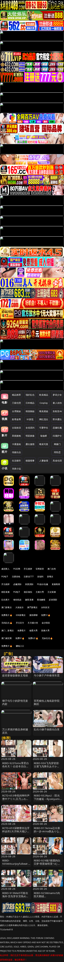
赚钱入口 (20, 645)
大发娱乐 (19, 607)
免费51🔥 (45, 615)
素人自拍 (57, 402)
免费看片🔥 (6, 615)
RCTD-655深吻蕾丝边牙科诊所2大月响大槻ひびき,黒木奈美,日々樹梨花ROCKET (16, 833)
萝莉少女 (57, 394)
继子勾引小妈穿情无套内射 (15, 702)
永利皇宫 (45, 607)
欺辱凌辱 (16, 419)
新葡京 (50, 576)
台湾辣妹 (16, 411)
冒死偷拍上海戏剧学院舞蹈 (47, 702)
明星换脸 (30, 435)
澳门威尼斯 (6, 638)
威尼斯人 (5, 568)
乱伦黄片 (5, 599)
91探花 (30, 419)
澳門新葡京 (32, 607)
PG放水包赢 (42, 584)
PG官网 (16, 568)
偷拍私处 (17, 599)
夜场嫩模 (41, 599)
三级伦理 (16, 402)
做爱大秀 (33, 630)
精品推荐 (16, 394)
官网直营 (40, 568)
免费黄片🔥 (6, 645)
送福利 (40, 576)
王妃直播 (51, 591)
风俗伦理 (57, 460)
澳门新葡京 (6, 607)
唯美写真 (43, 444)
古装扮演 (16, 427)
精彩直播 (5, 591)
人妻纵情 (43, 460)
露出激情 (30, 444)
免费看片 (21, 630)
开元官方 (20, 622)
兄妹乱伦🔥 (47, 638)
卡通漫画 (16, 444)
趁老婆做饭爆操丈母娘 (15, 675)
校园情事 (30, 460)
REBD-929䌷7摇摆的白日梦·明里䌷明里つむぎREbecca (47, 864)
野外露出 (57, 419)
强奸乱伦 (30, 394)
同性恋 (57, 452)
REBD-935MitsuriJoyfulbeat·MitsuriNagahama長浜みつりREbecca (15, 865)
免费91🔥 (20, 638)
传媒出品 (16, 452)
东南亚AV (57, 411)
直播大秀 (45, 630)
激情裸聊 (33, 615)
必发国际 (53, 599)
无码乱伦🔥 (6, 622)
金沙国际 (46, 622)
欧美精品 (43, 394)
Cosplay (44, 402)
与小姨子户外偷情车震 (47, 675)
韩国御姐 (30, 411)
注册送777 (29, 576)
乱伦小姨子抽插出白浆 (47, 729)
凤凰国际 (29, 584)
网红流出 (43, 419)
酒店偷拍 (28, 591)
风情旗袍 (16, 435)
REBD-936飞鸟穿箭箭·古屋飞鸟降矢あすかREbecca (47, 766)
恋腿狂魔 (57, 427)
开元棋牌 (28, 568)
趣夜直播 (29, 599)
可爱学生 (43, 427)
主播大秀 (40, 591)
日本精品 (30, 402)
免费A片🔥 (33, 638)
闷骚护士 (57, 435)
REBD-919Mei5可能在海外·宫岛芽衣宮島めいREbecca (15, 896)
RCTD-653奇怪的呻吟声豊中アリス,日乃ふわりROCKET (16, 799)
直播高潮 (56, 584)
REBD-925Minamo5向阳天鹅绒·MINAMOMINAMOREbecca (48, 898)
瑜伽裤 (43, 435)
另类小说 (16, 468)
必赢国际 (17, 584)
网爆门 (57, 444)
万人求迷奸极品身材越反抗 (15, 731)
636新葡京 (21, 615)
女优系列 (30, 427)
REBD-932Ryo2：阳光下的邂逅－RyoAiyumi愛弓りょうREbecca (47, 799)
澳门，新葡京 (7, 630)
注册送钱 (16, 576)
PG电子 (4, 576)
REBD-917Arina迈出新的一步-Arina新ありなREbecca (47, 831)
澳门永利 (51, 568)
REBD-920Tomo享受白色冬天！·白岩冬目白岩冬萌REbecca (15, 766)
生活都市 (16, 460)
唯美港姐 (43, 411)
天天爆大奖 (33, 622)
